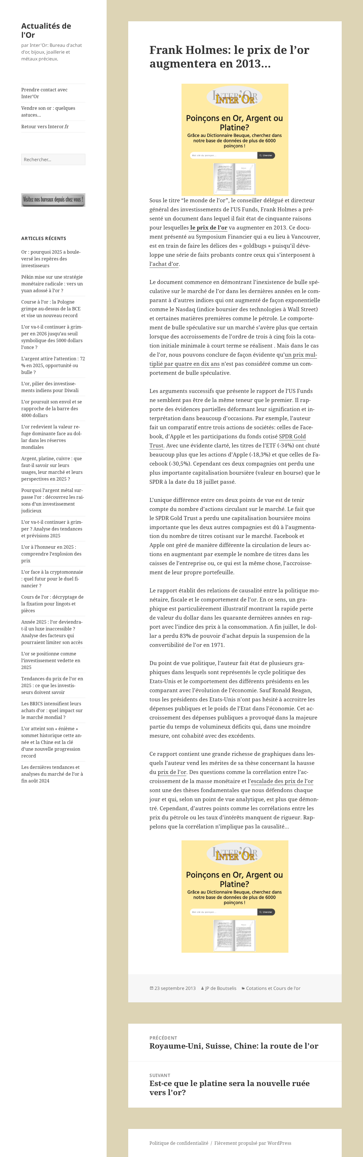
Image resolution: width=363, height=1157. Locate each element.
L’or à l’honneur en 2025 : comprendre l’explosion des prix (51, 554)
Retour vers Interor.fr (45, 126)
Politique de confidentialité (178, 1143)
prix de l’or (172, 772)
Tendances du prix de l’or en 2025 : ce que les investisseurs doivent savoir (52, 685)
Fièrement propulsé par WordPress (252, 1143)
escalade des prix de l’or (282, 781)
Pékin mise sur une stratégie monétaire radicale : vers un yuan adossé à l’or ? (52, 284)
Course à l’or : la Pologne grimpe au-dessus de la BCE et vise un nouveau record (51, 309)
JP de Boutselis (221, 988)
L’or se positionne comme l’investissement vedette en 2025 (50, 660)
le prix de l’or (208, 227)
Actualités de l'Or (46, 30)
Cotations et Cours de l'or (273, 988)
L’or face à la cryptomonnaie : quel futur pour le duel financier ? (52, 579)
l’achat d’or (164, 264)
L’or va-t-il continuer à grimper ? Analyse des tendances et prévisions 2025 (52, 529)
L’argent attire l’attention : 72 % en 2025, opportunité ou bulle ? (53, 365)
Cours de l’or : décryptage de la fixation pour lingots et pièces (52, 604)
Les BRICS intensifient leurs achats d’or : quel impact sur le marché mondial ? (52, 710)
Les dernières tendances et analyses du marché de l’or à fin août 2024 (52, 774)
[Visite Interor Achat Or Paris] (53, 200)
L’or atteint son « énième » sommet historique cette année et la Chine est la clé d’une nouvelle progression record (51, 742)
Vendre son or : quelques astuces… (48, 111)
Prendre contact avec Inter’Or (44, 93)
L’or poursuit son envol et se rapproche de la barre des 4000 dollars (51, 408)
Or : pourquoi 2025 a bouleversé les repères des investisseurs (51, 259)
